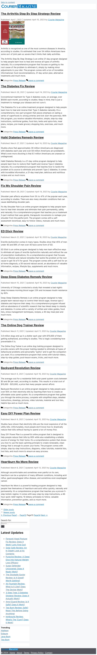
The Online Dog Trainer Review (22, 325)
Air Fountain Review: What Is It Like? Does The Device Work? (16, 587)
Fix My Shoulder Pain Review (21, 185)
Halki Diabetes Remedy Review (22, 137)
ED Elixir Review (12, 231)
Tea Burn (5, 639)
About (19, 652)
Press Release (19, 80)
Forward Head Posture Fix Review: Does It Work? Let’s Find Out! (16, 542)
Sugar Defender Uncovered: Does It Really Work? (15, 569)
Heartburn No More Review (19, 461)
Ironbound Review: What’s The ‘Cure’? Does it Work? (17, 619)
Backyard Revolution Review (20, 368)
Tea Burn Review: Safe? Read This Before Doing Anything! (17, 611)
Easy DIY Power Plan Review (20, 413)
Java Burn (5, 636)
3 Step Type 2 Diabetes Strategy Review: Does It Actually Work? (17, 595)
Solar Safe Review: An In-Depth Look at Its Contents (16, 551)
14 (37, 515)
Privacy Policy (37, 652)
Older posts (8, 509)
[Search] (2, 526)
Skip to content (8, 2)
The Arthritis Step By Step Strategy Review (31, 13)
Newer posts (9, 512)
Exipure (4, 633)
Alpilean (5, 630)
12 (23, 515)
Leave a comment (36, 80)
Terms (26, 652)
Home (12, 652)
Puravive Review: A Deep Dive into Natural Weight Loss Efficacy (17, 560)
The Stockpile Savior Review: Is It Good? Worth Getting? (15, 578)
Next (44, 515)
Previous (6, 515)
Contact (48, 652)
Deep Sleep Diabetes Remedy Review (26, 277)
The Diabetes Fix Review (18, 86)
